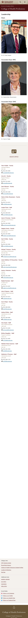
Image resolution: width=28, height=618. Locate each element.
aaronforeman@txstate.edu (9, 225)
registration (3, 584)
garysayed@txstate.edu (8, 330)
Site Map (3, 572)
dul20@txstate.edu (7, 351)
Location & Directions (6, 570)
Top (14, 608)
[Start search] (20, 2)
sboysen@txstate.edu (8, 193)
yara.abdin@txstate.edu (8, 172)
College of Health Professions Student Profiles (12, 567)
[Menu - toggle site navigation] (25, 2)
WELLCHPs (4, 586)
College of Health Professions (13, 9)
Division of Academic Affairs (7, 6)
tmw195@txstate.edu (8, 246)
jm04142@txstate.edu (8, 277)
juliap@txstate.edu (7, 298)
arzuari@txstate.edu (7, 183)
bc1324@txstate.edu (7, 340)
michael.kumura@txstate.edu (9, 256)
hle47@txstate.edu (7, 309)
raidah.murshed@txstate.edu (9, 288)
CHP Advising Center (6, 563)
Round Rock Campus (6, 565)
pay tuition (3, 581)
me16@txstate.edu (7, 204)
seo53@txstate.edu (7, 361)
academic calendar (5, 579)
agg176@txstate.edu (8, 214)
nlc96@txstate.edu (7, 319)
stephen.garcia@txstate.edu (9, 235)
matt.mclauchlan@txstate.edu (10, 267)
